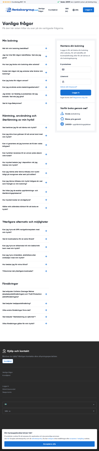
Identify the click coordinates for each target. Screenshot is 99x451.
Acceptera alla (49, 444)
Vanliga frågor (41, 10)
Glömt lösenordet (8, 389)
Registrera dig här (80, 97)
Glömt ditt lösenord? (68, 87)
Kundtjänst (52, 10)
